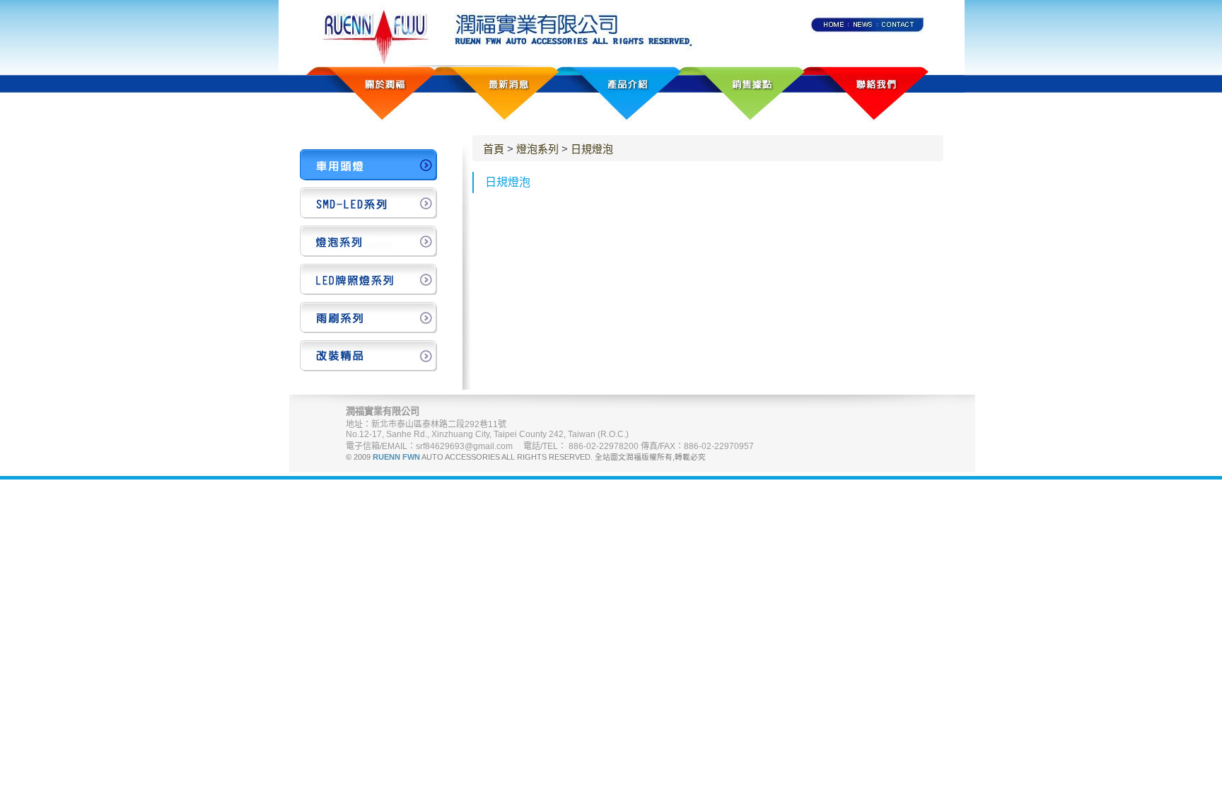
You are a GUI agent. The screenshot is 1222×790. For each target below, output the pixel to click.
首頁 (493, 149)
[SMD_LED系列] (368, 203)
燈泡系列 (537, 149)
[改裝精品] (368, 355)
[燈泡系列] (368, 241)
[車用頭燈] (368, 164)
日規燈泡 (592, 149)
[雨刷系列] (368, 317)
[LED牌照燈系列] (368, 279)
